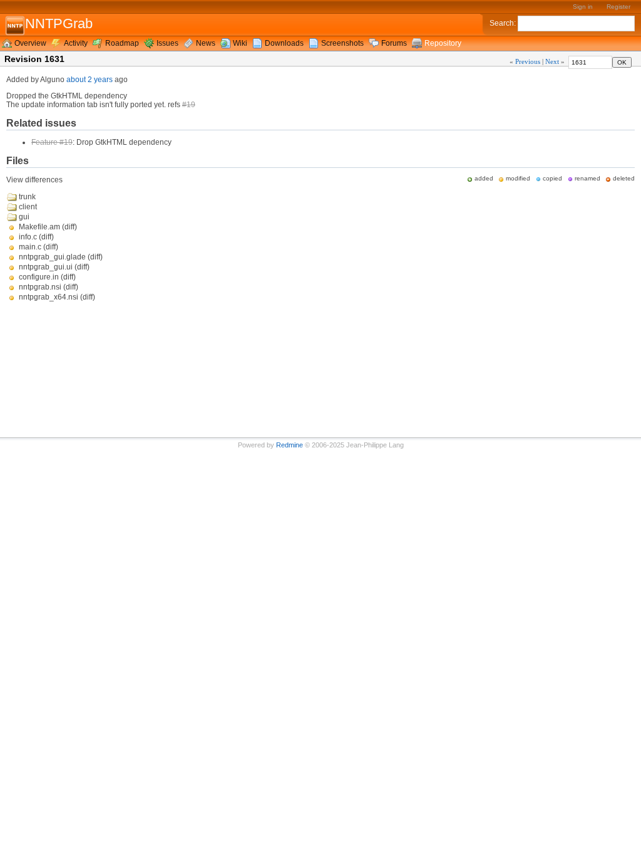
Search (502, 23)
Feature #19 (52, 142)
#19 (188, 104)
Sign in (583, 6)
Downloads (284, 43)
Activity (76, 43)
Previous (527, 61)
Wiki (240, 43)
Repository (442, 43)
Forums (394, 43)
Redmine (289, 445)
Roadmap (122, 43)
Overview (30, 43)
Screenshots (342, 43)
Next (552, 61)
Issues (167, 43)
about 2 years (89, 79)
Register (618, 6)
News (205, 43)
